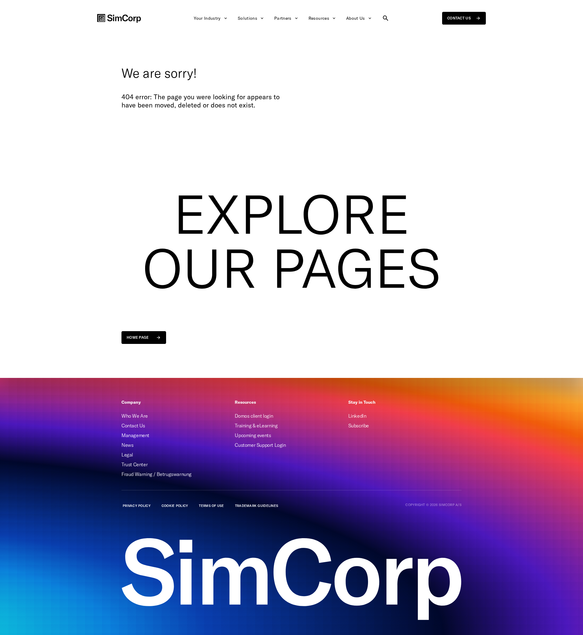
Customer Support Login (260, 445)
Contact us (459, 18)
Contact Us (133, 426)
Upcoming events (253, 435)
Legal (127, 455)
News (127, 445)
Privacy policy (137, 506)
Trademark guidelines (256, 506)
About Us (355, 18)
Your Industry (207, 18)
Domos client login (254, 416)
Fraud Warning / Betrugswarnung (156, 474)
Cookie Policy (175, 506)
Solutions (247, 18)
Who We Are (134, 416)
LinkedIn (357, 416)
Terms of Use (211, 506)
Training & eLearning (256, 426)
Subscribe (358, 426)
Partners (283, 18)
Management (135, 435)
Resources (319, 18)
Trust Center (134, 464)
